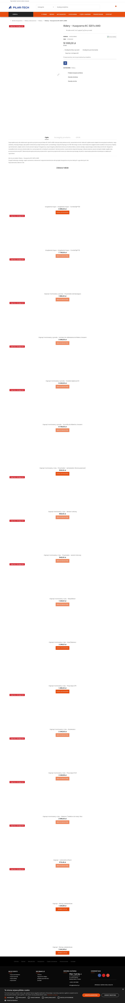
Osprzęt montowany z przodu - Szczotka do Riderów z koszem (62, 424)
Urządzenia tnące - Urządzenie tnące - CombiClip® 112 (62, 250)
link (88, 160)
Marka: (65, 36)
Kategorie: (67, 68)
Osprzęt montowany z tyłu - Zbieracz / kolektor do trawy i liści (62, 816)
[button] (42, 1000)
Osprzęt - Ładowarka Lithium (62, 860)
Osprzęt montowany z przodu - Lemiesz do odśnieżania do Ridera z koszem (63, 337)
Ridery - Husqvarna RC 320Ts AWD (29, 158)
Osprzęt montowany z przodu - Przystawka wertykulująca (62, 294)
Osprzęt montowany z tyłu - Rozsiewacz (62, 729)
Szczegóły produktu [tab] (62, 137)
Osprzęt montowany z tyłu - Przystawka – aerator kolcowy (62, 555)
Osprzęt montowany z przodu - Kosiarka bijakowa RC (62, 381)
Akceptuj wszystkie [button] (91, 995)
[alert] (62, 995)
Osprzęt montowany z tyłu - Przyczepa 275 (62, 686)
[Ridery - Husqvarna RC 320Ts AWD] (35, 77)
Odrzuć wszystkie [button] (110, 995)
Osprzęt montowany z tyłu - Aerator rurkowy (62, 512)
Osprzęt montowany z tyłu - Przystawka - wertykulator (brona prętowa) (63, 468)
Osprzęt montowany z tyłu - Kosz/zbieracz (62, 642)
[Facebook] (99, 975)
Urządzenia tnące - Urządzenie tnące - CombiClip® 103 (62, 207)
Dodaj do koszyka (62, 212)
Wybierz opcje (62, 909)
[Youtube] (103, 975)
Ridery (73, 68)
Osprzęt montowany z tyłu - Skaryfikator (62, 599)
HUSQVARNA (73, 36)
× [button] (123, 989)
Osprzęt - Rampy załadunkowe (62, 904)
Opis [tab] (47, 137)
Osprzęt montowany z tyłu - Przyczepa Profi (62, 773)
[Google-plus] (108, 975)
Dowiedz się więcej (52, 995)
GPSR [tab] (78, 137)
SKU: (64, 39)
